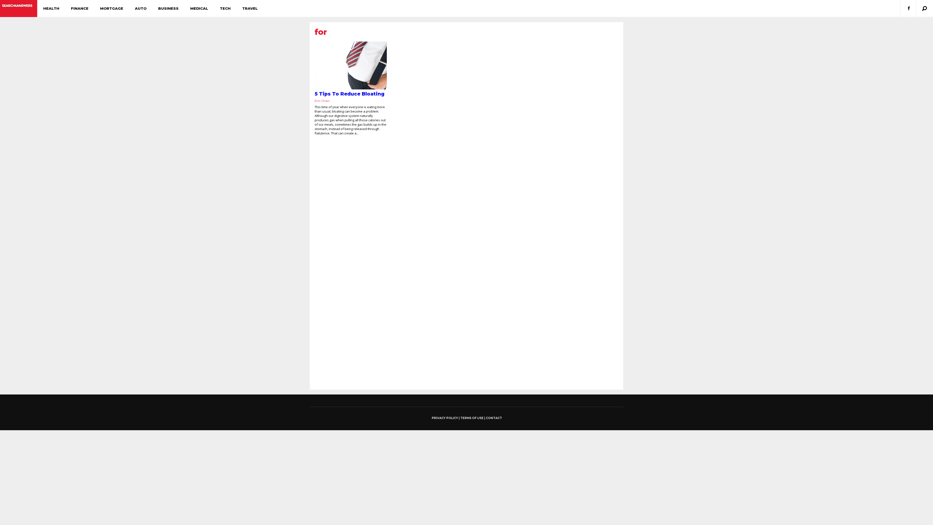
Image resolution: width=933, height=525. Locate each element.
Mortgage (111, 8)
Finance (79, 8)
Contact (494, 418)
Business (168, 8)
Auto (141, 8)
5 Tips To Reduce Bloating (349, 94)
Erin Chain (322, 101)
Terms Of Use (472, 418)
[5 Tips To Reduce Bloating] (351, 65)
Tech (225, 8)
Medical (199, 8)
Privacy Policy (445, 418)
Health (51, 8)
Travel (250, 8)
